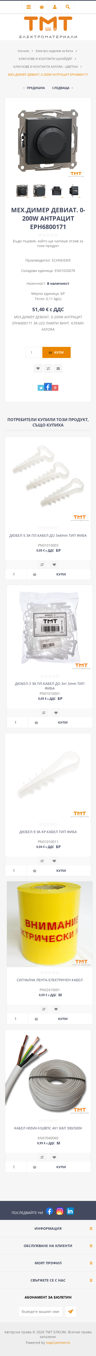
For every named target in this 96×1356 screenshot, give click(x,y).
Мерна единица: (46, 293)
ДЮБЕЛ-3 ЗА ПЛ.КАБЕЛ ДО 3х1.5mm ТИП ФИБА (49, 686)
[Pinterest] (80, 1211)
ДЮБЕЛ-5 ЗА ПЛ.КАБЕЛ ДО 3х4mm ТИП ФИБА (48, 535)
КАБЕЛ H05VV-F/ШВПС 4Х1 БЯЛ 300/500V (48, 1128)
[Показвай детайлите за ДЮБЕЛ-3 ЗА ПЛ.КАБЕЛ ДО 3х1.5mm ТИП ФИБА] (50, 628)
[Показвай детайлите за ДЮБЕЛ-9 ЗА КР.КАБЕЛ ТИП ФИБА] (48, 776)
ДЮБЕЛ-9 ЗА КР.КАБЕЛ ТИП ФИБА (48, 831)
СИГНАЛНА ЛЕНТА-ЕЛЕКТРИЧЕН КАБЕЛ (50, 980)
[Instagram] (60, 1211)
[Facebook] (49, 1211)
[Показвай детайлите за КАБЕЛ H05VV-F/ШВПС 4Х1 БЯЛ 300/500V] (48, 1072)
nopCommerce (58, 1342)
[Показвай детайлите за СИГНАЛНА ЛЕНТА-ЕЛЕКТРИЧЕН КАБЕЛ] (50, 924)
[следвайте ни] (70, 1211)
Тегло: (40, 298)
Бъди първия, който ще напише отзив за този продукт (48, 243)
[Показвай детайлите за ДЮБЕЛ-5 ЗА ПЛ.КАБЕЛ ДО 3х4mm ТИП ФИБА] (48, 480)
